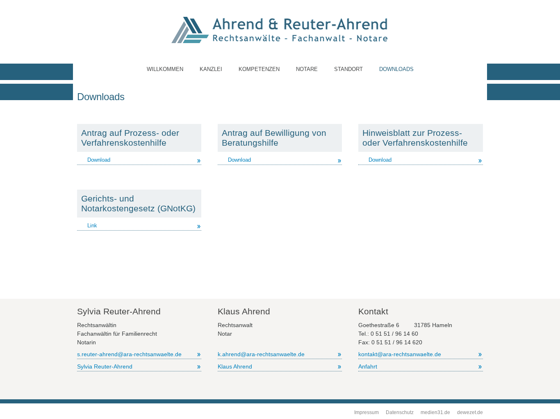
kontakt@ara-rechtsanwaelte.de (399, 354)
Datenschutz (400, 412)
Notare (307, 69)
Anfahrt (367, 366)
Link (92, 225)
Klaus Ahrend (235, 366)
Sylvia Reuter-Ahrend (104, 366)
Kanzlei (211, 69)
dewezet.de (470, 412)
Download (98, 160)
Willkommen (165, 69)
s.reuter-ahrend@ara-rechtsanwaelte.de (129, 354)
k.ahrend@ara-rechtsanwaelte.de (261, 354)
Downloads (396, 69)
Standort (348, 69)
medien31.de (435, 412)
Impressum (366, 412)
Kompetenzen (259, 69)
